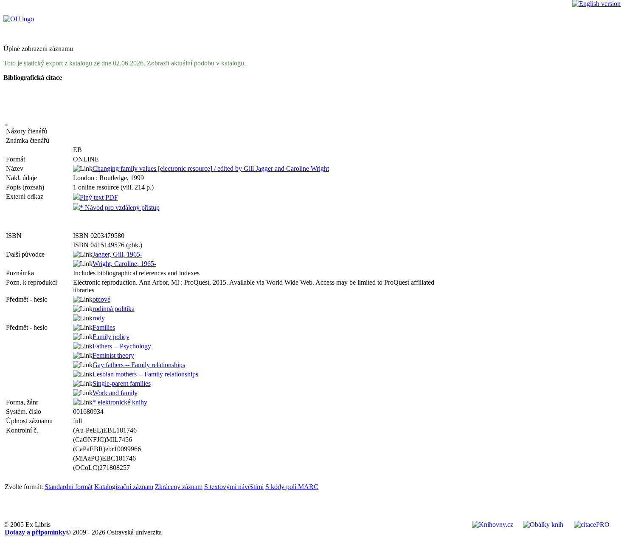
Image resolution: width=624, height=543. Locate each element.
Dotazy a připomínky (35, 532)
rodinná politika (114, 308)
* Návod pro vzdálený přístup (120, 207)
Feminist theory (113, 355)
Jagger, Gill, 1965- (117, 254)
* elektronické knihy (120, 402)
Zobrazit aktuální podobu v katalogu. (196, 63)
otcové (101, 299)
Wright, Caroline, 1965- (124, 263)
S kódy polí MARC (291, 486)
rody (99, 318)
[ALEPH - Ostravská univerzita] (18, 19)
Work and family (115, 392)
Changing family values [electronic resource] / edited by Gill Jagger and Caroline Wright (211, 168)
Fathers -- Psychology (122, 346)
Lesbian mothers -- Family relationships (145, 374)
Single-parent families (122, 383)
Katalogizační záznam (123, 486)
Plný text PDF (99, 197)
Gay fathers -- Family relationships (139, 364)
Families (104, 327)
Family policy (111, 336)
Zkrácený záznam (178, 486)
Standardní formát (69, 486)
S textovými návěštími (234, 486)
